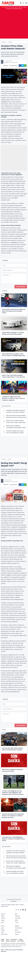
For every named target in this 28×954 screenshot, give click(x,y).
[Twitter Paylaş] (22, 65)
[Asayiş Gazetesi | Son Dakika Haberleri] (8, 3)
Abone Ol (5, 65)
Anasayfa (4, 42)
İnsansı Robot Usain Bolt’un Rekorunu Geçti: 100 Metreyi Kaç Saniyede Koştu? (14, 7)
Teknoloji (10, 42)
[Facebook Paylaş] (20, 65)
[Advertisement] (14, 24)
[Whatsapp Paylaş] (25, 65)
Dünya (9, 459)
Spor (9, 899)
